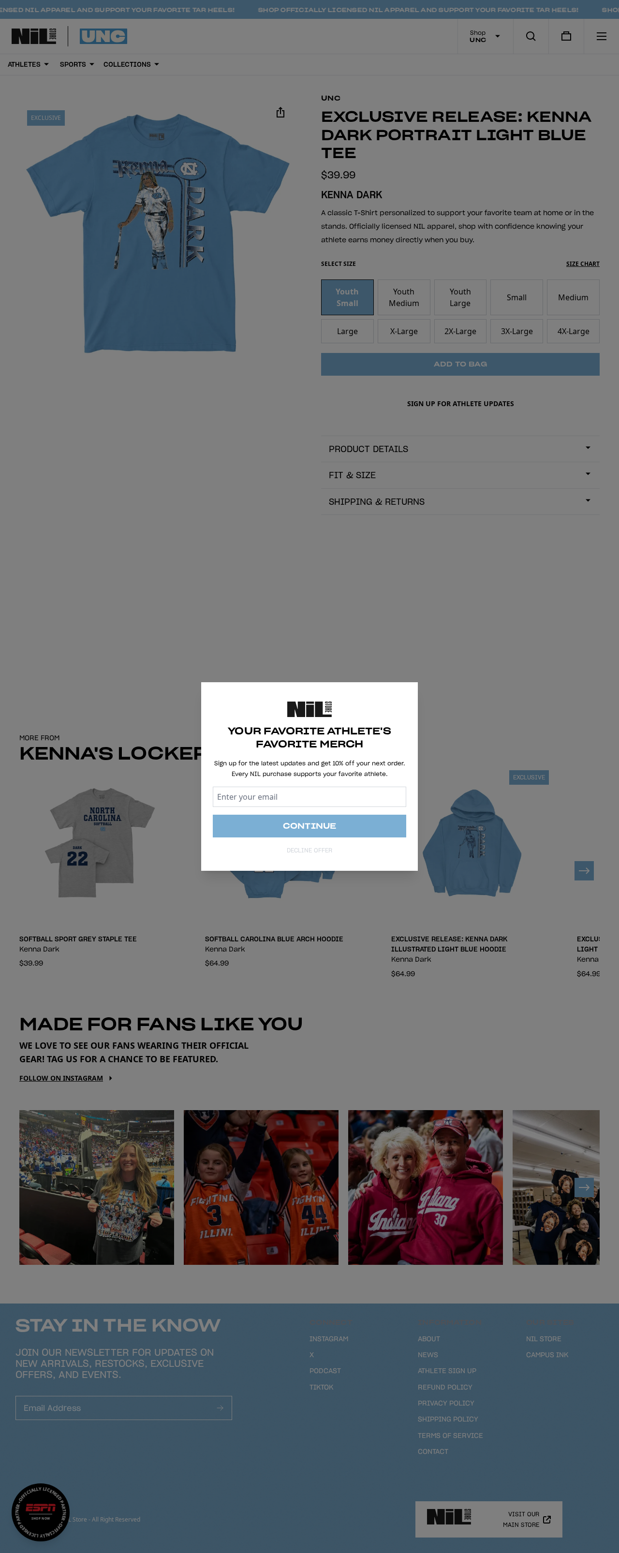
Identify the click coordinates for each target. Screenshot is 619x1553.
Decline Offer (309, 850)
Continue (310, 826)
